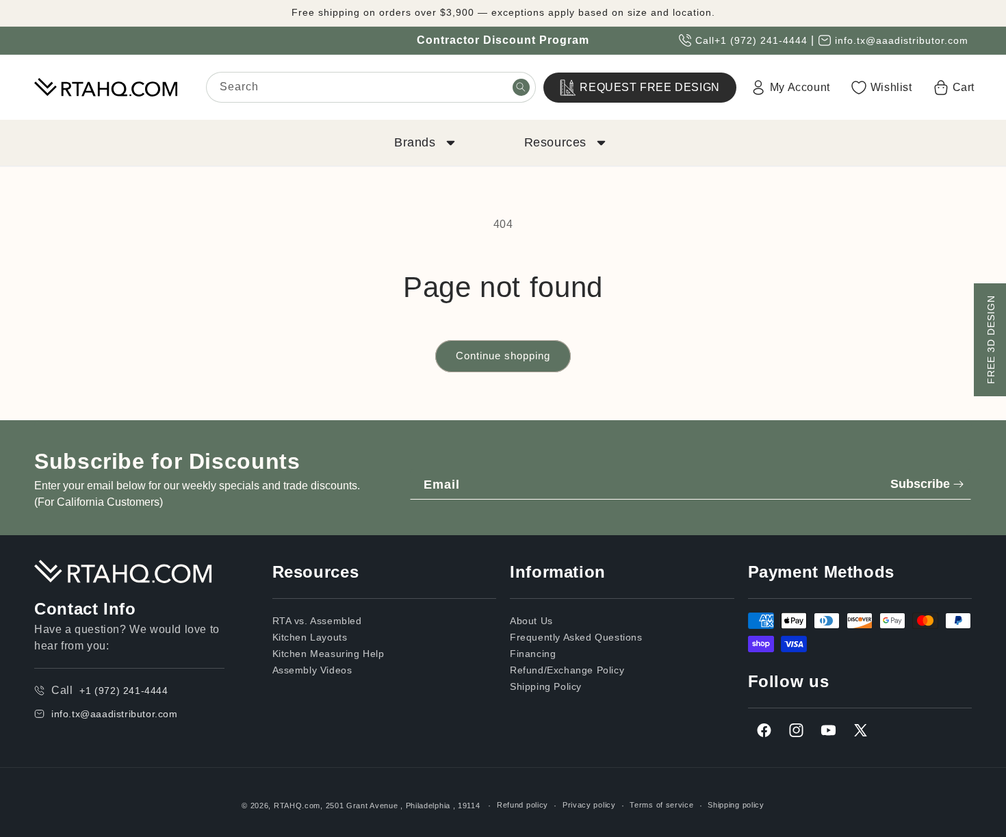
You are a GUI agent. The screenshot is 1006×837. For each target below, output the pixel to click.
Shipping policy (736, 805)
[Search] (521, 87)
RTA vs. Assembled (317, 620)
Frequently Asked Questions (576, 637)
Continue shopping (503, 355)
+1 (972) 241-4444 (761, 40)
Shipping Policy (546, 686)
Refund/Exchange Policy (567, 670)
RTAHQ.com (297, 805)
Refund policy (522, 805)
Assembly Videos (312, 670)
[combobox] (371, 87)
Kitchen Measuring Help (328, 653)
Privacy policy (589, 805)
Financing (533, 653)
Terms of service (661, 805)
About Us (531, 620)
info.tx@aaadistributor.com (901, 40)
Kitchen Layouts (310, 637)
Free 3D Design (990, 339)
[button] (423, 143)
